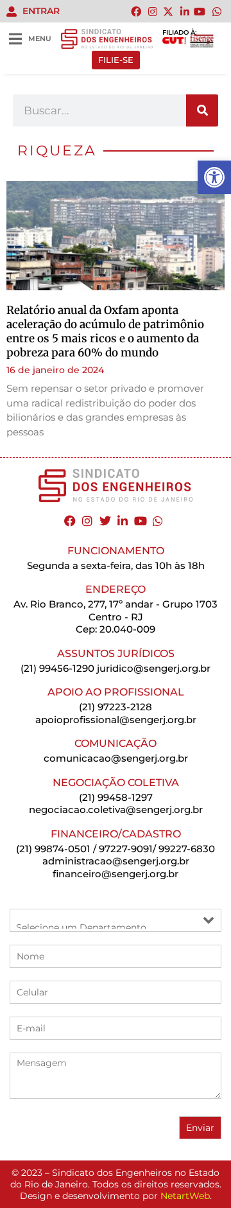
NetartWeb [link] (185, 1196)
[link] (214, 177)
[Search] (202, 110)
